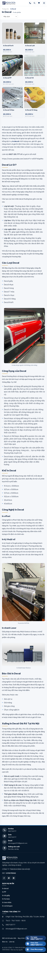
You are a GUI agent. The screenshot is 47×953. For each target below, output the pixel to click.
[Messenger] (14, 878)
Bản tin (5, 942)
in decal (15, 141)
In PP (4, 892)
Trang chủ (5, 9)
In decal (5, 888)
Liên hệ (11, 942)
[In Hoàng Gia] (10, 858)
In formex (6, 899)
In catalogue (7, 906)
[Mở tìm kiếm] (34, 3)
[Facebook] (4, 878)
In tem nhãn (6, 902)
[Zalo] (9, 878)
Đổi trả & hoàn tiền (9, 938)
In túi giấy (6, 895)
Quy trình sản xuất (24, 938)
